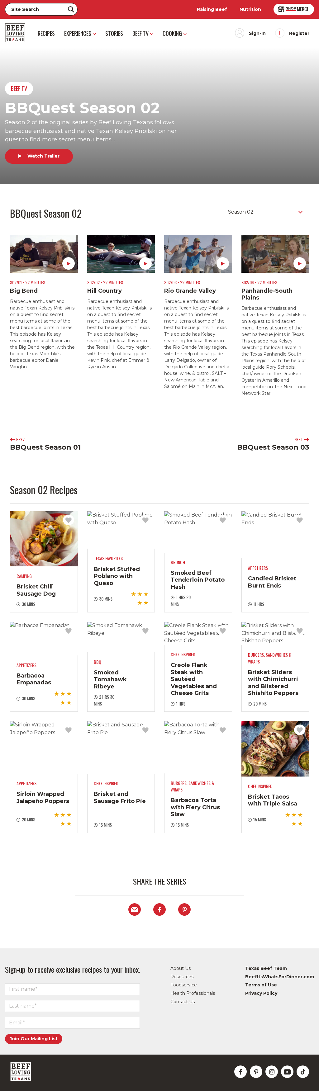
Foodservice (183, 985)
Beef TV (140, 33)
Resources (181, 977)
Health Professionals (192, 993)
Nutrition (250, 9)
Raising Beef (212, 9)
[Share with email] (134, 909)
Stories (114, 33)
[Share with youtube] (287, 1071)
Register (299, 33)
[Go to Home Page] (15, 33)
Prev (20, 439)
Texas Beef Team (266, 968)
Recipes (46, 33)
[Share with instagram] (271, 1071)
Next (299, 439)
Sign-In (257, 33)
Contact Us (182, 1001)
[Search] (71, 9)
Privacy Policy (261, 993)
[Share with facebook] (159, 909)
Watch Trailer (43, 156)
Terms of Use (261, 985)
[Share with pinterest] (184, 909)
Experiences (77, 33)
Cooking (172, 33)
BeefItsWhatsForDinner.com (279, 977)
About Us (180, 968)
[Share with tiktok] (303, 1071)
